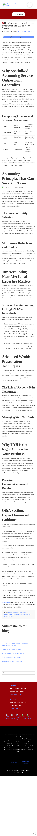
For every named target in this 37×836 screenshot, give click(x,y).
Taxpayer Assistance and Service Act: (12, 649)
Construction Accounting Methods (11, 657)
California (13, 685)
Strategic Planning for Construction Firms (13, 653)
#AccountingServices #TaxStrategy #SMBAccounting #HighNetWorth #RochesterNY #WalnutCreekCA (17, 614)
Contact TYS (6, 602)
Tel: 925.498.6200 (15, 694)
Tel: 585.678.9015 (15, 708)
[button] (29, 4)
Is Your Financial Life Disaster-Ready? (13, 661)
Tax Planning (30, 31)
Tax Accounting (21, 31)
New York (13, 699)
